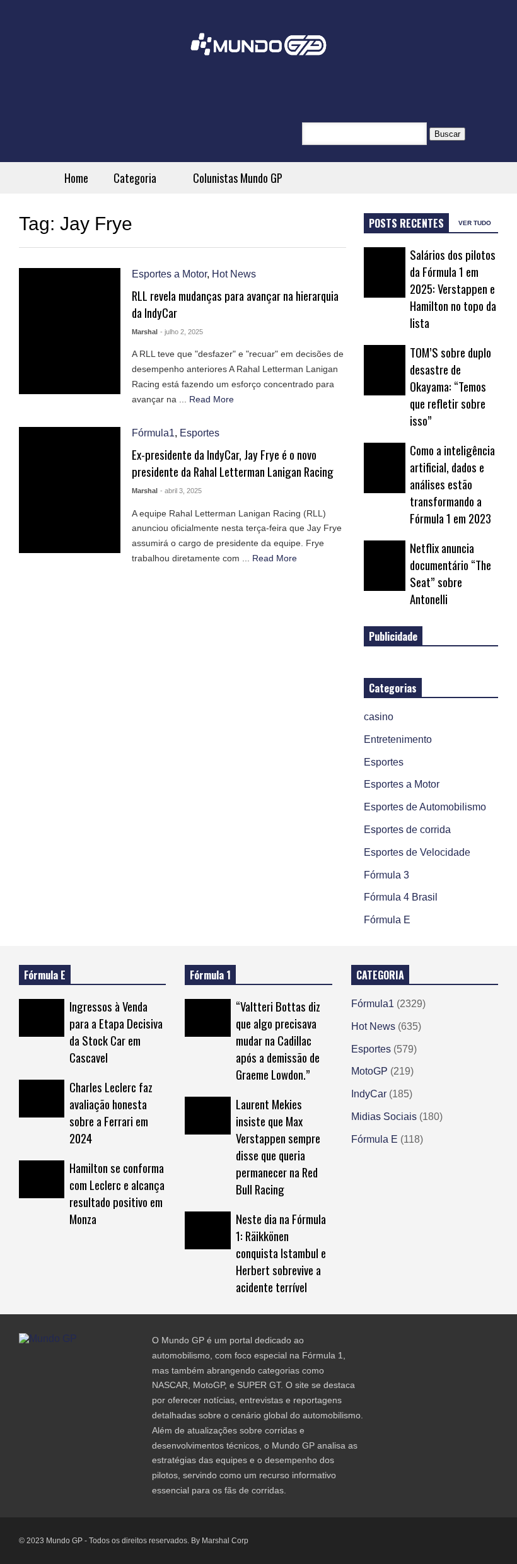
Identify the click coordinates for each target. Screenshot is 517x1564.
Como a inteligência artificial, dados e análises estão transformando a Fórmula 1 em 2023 (452, 484)
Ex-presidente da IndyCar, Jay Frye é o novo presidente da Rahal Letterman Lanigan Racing (233, 463)
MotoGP (369, 1071)
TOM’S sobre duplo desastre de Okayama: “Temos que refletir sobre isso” (450, 386)
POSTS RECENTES (406, 223)
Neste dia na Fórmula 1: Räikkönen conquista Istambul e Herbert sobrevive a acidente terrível (281, 1252)
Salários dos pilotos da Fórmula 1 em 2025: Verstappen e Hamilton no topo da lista (453, 288)
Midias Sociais (384, 1116)
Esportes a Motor (169, 274)
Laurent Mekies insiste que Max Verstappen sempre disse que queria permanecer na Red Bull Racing (278, 1146)
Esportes (199, 433)
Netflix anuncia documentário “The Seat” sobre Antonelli (450, 573)
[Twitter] (24, 1364)
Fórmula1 (153, 433)
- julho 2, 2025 (181, 332)
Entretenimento (398, 739)
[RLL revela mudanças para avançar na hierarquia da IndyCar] (69, 331)
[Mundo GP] (258, 53)
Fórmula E (387, 919)
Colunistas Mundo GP (237, 178)
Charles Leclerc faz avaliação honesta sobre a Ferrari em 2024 (111, 1112)
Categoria (136, 178)
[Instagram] (69, 1364)
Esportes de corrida (407, 829)
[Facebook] (47, 1364)
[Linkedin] (115, 1364)
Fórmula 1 (210, 975)
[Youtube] (92, 1364)
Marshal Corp (225, 1540)
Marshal (145, 332)
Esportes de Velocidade (417, 852)
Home (76, 178)
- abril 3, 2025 (181, 490)
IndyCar (368, 1093)
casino (378, 716)
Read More (212, 399)
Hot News (234, 274)
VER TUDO (475, 222)
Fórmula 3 (386, 875)
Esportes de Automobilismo (425, 807)
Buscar (447, 134)
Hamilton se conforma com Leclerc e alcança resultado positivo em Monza (117, 1193)
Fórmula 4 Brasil (401, 897)
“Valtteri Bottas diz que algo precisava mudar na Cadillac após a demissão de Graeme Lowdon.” (278, 1040)
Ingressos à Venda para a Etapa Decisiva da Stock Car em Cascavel (116, 1032)
